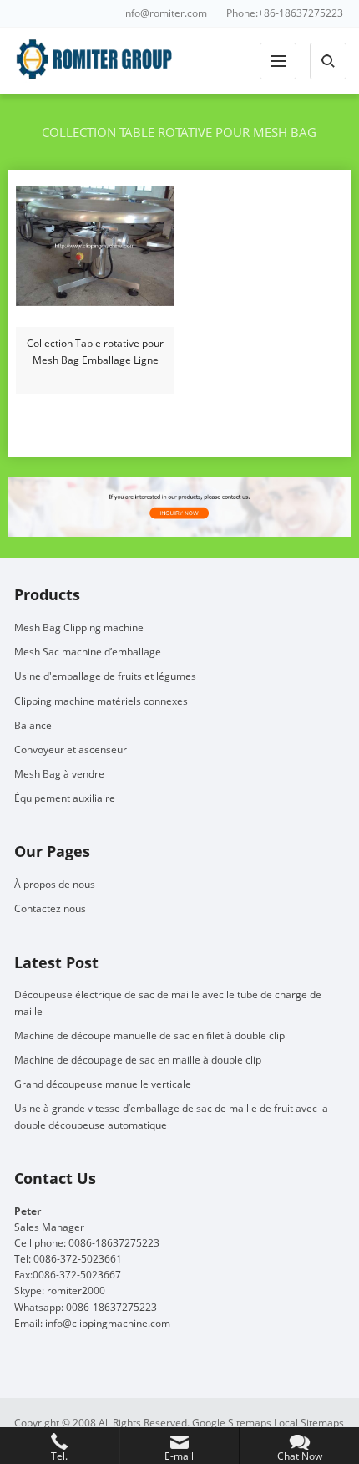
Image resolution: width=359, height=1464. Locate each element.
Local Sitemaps (309, 1423)
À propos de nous (54, 884)
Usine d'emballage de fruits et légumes (105, 676)
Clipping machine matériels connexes (101, 701)
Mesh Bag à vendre (59, 774)
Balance (33, 725)
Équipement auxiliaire (64, 798)
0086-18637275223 (111, 1307)
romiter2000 (76, 1290)
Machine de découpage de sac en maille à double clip (137, 1060)
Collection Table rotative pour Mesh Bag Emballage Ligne (95, 351)
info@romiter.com (165, 13)
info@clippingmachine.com (107, 1323)
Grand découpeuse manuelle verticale (102, 1084)
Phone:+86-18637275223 (284, 13)
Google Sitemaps (231, 1423)
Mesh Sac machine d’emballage (87, 652)
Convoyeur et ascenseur (70, 749)
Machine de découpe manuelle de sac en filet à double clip (149, 1035)
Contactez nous (50, 908)
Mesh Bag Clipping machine (79, 627)
